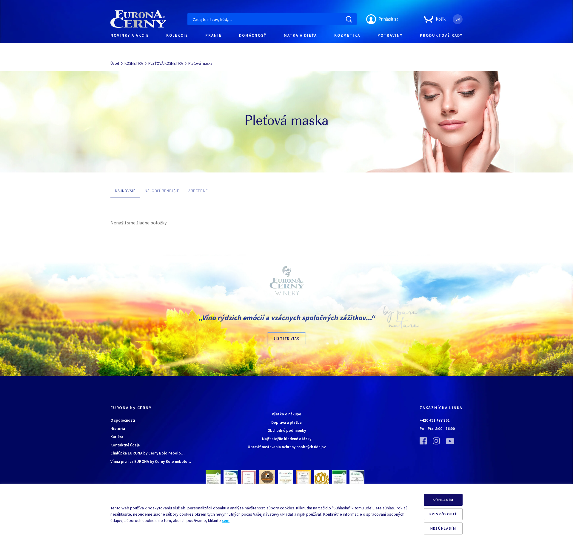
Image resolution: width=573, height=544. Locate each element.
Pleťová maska (200, 63)
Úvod (114, 63)
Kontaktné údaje (125, 445)
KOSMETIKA (133, 63)
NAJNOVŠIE (125, 190)
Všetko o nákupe (286, 414)
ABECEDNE (198, 190)
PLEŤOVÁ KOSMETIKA (165, 63)
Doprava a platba (286, 422)
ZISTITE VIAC (286, 338)
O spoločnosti (122, 420)
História (117, 428)
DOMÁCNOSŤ (253, 35)
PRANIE (213, 35)
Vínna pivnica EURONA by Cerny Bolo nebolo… (150, 461)
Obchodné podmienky (286, 430)
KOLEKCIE (177, 35)
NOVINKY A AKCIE (129, 35)
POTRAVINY (390, 35)
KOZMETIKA (347, 35)
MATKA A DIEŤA (300, 35)
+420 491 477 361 (435, 420)
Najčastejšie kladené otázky (286, 438)
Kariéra (116, 436)
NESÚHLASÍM (443, 528)
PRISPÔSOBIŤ (443, 514)
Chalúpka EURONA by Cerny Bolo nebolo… (147, 453)
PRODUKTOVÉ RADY (441, 35)
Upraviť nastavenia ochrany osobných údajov (287, 446)
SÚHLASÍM (443, 499)
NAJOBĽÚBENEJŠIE (162, 190)
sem (225, 520)
